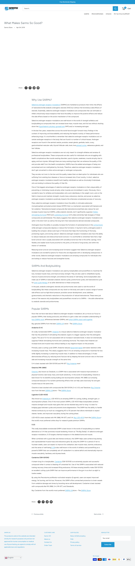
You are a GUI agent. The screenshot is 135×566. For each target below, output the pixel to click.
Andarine (55, 332)
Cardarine (58, 462)
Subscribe (107, 544)
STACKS (108, 14)
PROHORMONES (97, 14)
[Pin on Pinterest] (30, 87)
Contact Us (48, 542)
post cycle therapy (40, 283)
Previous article (38, 514)
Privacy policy (74, 542)
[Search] (115, 8)
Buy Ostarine (95, 388)
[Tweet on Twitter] (34, 87)
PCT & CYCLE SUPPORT (122, 14)
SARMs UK (60, 324)
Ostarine (35, 372)
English (10, 558)
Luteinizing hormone (61, 215)
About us (47, 539)
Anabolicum (46, 399)
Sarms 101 (47, 536)
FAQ (71, 539)
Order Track (48, 545)
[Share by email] (38, 87)
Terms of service (75, 545)
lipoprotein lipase (76, 348)
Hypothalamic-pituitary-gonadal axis (52, 126)
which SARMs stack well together (80, 320)
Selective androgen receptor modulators (46, 105)
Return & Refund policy (78, 536)
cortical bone (98, 225)
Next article (97, 514)
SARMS (86, 14)
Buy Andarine (71, 363)
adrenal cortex (81, 145)
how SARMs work (38, 320)
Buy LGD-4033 (79, 418)
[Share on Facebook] (26, 87)
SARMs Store (77, 324)
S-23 (53, 447)
